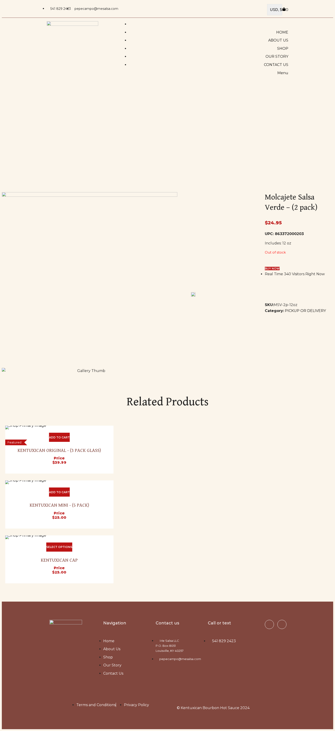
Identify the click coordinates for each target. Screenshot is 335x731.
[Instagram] (281, 624)
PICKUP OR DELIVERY (305, 311)
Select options (59, 547)
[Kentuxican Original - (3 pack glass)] (59, 427)
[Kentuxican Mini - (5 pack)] (59, 482)
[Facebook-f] (269, 624)
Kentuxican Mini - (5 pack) (59, 505)
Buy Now (272, 268)
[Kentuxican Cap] (59, 537)
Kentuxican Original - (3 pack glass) (59, 450)
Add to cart (59, 437)
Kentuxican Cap (59, 560)
